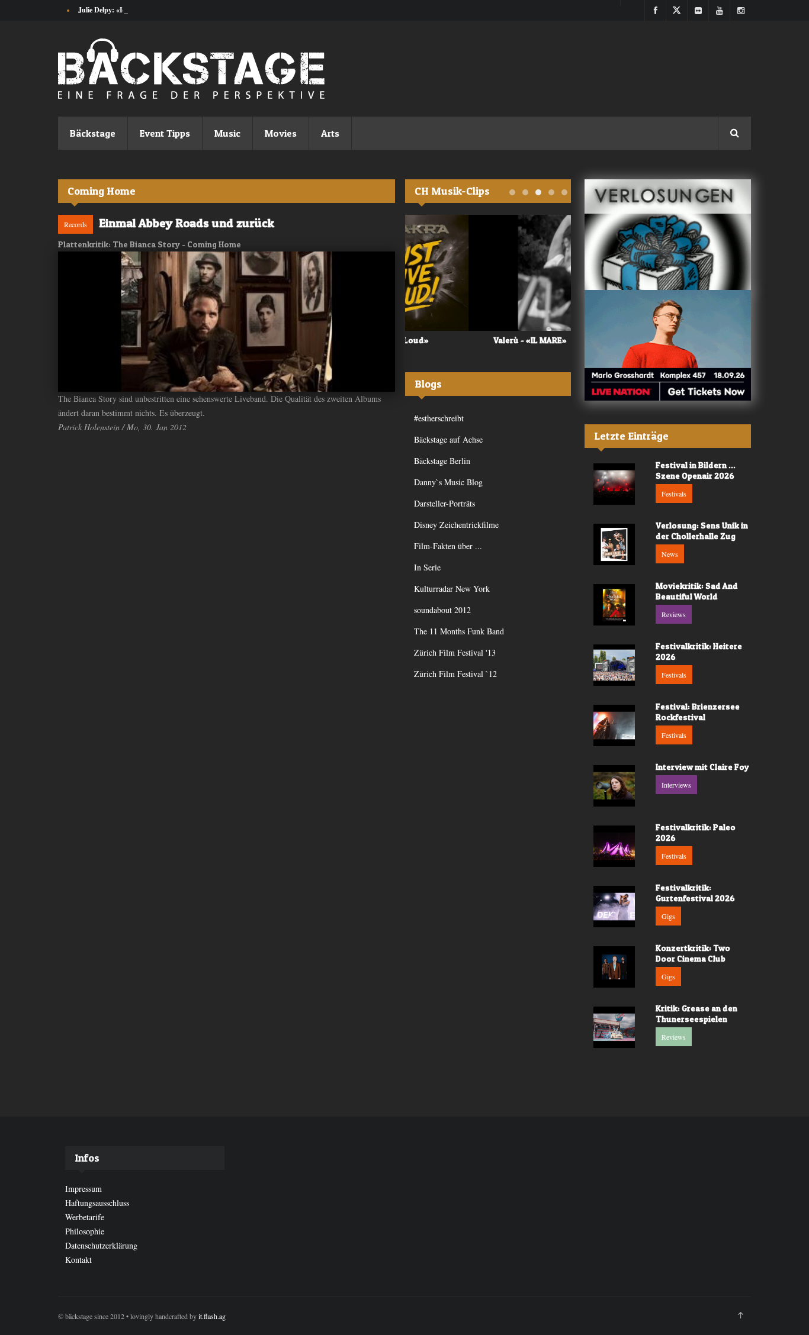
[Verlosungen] (668, 234)
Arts (330, 133)
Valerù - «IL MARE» (442, 340)
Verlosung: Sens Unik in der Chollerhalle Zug (702, 530)
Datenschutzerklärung (101, 1245)
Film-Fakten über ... (448, 546)
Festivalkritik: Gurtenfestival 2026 (695, 892)
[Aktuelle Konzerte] (668, 345)
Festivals (674, 493)
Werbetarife (84, 1217)
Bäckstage (92, 133)
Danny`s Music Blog (448, 482)
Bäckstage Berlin (442, 460)
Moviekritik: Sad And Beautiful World (697, 591)
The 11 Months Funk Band (459, 631)
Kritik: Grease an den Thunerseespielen (696, 1013)
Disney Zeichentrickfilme (456, 524)
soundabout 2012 (442, 609)
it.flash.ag (212, 1316)
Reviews (674, 614)
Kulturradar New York (452, 588)
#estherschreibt (439, 418)
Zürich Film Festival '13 (455, 652)
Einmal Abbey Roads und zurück (186, 223)
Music (227, 133)
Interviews (676, 784)
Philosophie (84, 1231)
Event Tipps (165, 133)
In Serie (427, 567)
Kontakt (78, 1259)
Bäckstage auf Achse (448, 439)
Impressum (83, 1188)
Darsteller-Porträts (444, 503)
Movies (281, 133)
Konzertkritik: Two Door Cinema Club (693, 953)
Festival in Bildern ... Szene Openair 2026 (696, 470)
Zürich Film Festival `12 (455, 673)
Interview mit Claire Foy (702, 767)
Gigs (668, 916)
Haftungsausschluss (97, 1202)
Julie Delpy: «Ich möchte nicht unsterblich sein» (151, 10)
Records (75, 224)
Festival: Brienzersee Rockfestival (698, 711)
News (670, 554)
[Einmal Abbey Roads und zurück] (226, 321)
